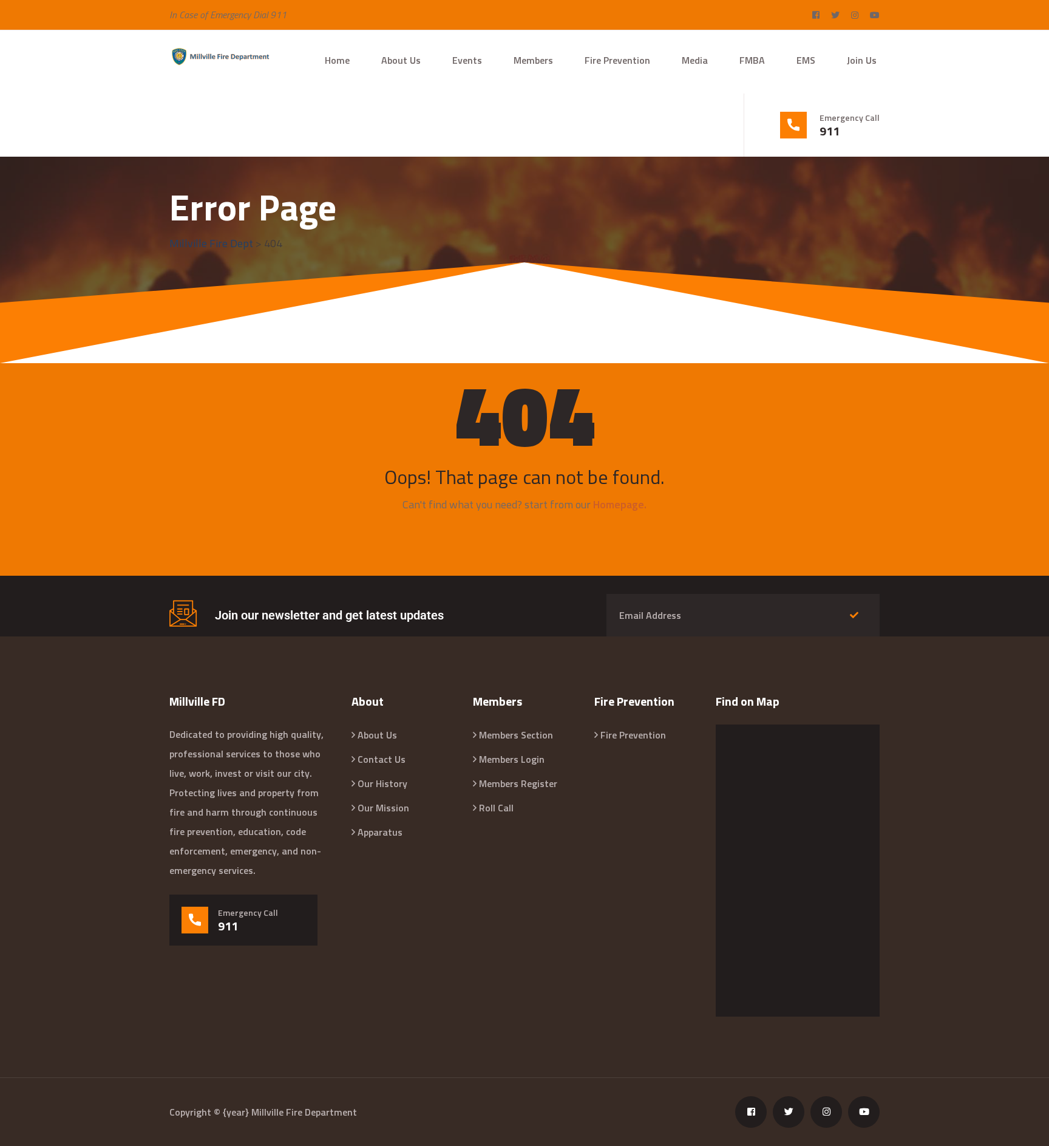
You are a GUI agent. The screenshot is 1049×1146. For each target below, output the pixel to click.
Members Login (512, 759)
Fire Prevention (617, 60)
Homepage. (620, 504)
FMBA (752, 60)
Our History (382, 783)
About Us (401, 60)
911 (830, 131)
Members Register (518, 783)
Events (467, 60)
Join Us (862, 60)
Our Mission (383, 807)
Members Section (516, 735)
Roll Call (496, 807)
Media (695, 60)
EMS (805, 60)
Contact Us (382, 759)
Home (337, 60)
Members (533, 60)
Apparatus (380, 832)
